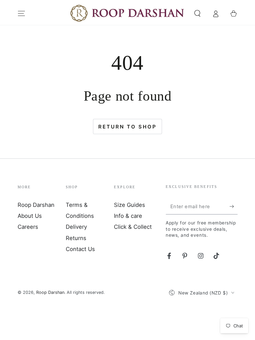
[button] (197, 13)
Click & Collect (133, 226)
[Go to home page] (127, 14)
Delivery (76, 226)
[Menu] (21, 13)
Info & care (128, 215)
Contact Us (80, 249)
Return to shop (127, 127)
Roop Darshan (36, 205)
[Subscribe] (233, 206)
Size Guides (129, 205)
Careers (28, 226)
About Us (30, 215)
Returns (76, 238)
